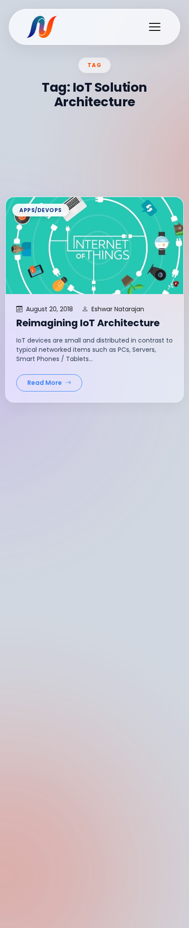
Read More (45, 382)
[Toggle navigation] (154, 27)
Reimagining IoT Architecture (88, 323)
